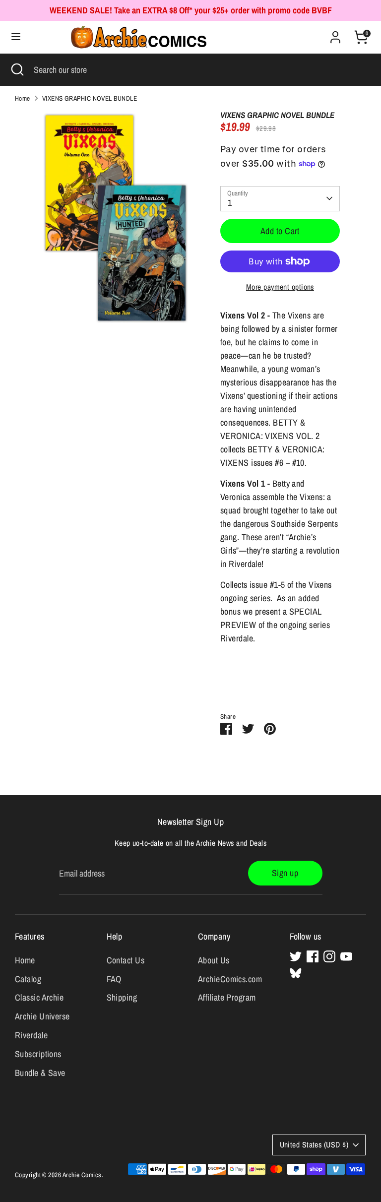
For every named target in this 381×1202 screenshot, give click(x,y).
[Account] (335, 34)
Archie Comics (82, 1174)
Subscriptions (38, 1054)
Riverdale (31, 1035)
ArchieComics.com (230, 979)
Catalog (28, 979)
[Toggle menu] (16, 37)
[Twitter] (296, 956)
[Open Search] (16, 70)
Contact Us (126, 960)
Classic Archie (39, 997)
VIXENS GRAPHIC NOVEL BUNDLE (89, 98)
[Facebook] (312, 956)
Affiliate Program (227, 997)
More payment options (280, 287)
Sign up (285, 873)
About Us (214, 960)
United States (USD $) (314, 1144)
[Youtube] (346, 956)
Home (22, 98)
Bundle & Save (40, 1073)
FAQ (114, 979)
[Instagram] (329, 956)
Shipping (122, 997)
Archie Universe (42, 1016)
